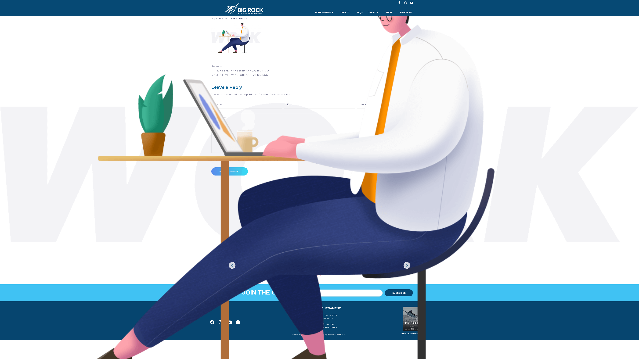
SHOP (389, 12)
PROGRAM (406, 12)
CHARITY (373, 12)
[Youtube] (411, 2)
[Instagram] (405, 2)
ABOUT (345, 12)
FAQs (360, 12)
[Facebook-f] (399, 2)
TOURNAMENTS (324, 12)
